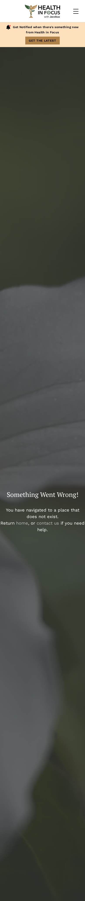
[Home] (42, 11)
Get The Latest (42, 40)
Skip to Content (22, 18)
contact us (48, 523)
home (22, 523)
